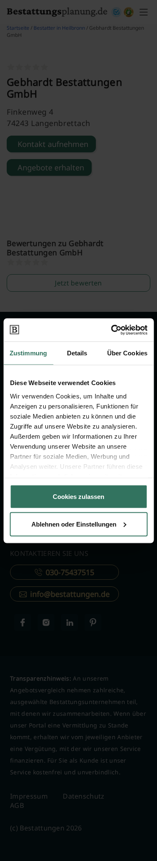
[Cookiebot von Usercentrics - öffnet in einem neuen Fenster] (111, 329)
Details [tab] (77, 353)
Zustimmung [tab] (28, 353)
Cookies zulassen (78, 496)
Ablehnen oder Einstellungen (73, 523)
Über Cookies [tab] (127, 353)
